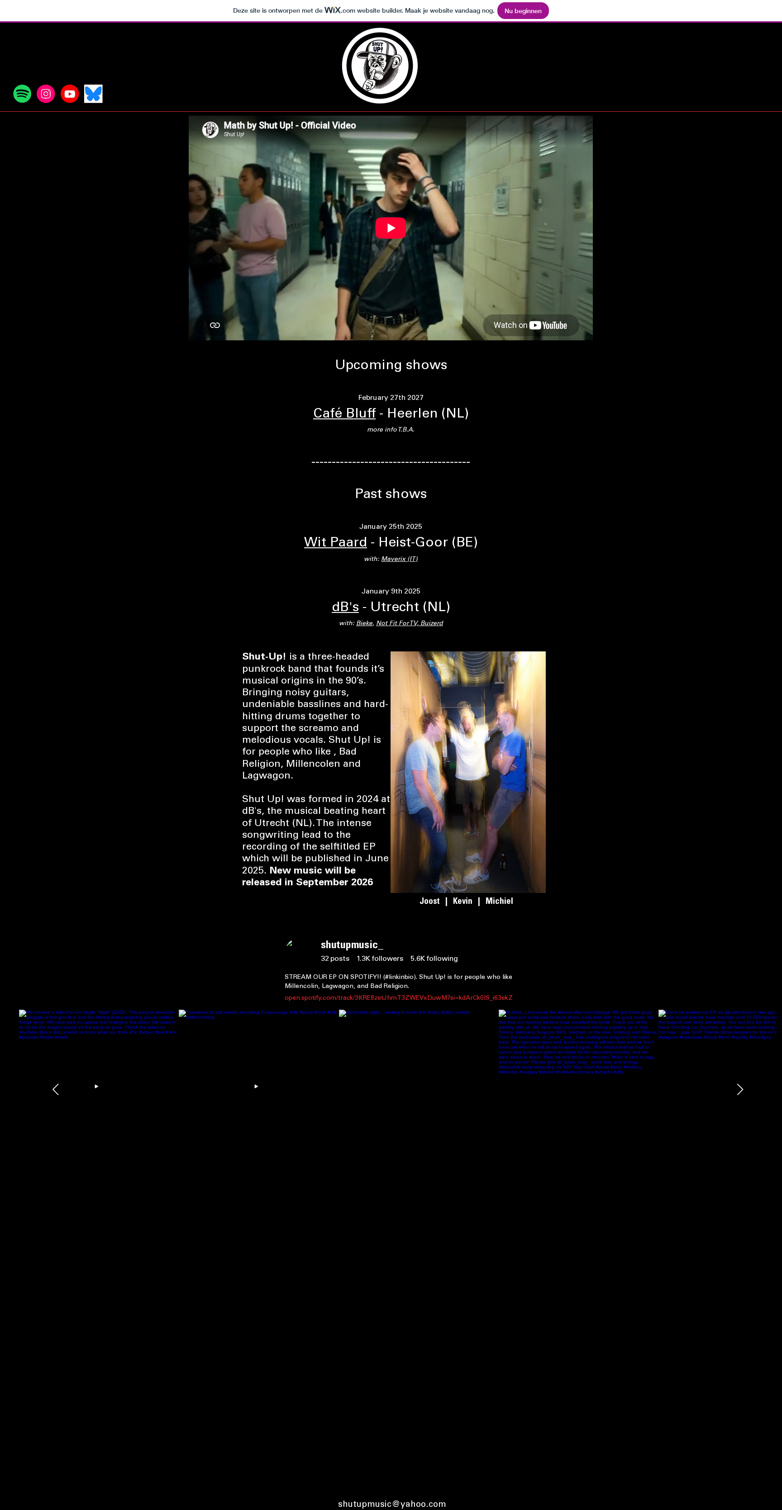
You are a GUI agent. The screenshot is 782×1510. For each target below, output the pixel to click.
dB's (345, 608)
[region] (398, 970)
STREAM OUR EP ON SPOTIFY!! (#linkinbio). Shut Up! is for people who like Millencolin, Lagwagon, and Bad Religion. (398, 982)
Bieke (364, 624)
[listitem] (419, 1089)
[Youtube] (70, 94)
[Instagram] (46, 94)
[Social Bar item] (22, 94)
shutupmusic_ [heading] (352, 945)
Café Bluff (344, 414)
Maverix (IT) (399, 559)
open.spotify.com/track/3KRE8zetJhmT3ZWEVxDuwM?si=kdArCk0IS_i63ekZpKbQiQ (410, 998)
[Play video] (99, 1089)
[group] (335, 959)
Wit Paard (335, 543)
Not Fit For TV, (398, 624)
